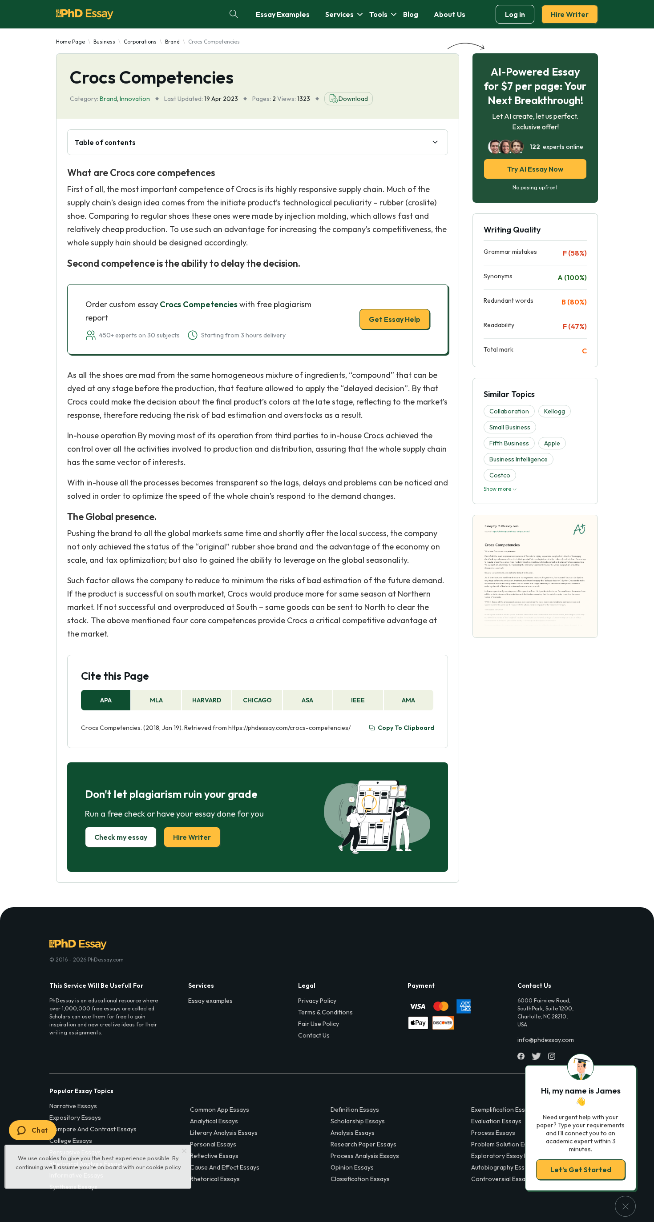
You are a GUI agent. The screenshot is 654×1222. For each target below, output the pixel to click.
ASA (307, 700)
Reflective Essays (214, 1156)
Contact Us (314, 1035)
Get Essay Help (394, 319)
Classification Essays (360, 1179)
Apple (552, 443)
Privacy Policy (317, 1001)
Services (339, 14)
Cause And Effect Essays (224, 1167)
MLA (156, 700)
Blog (410, 14)
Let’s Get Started (580, 1169)
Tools (378, 14)
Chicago (257, 700)
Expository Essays (75, 1118)
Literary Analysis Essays (224, 1133)
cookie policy (163, 1166)
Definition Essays (355, 1110)
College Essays (70, 1141)
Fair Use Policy (318, 1024)
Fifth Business (509, 443)
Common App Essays (219, 1110)
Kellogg (554, 411)
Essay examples (210, 1001)
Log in (515, 14)
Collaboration (509, 411)
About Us (449, 14)
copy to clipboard (406, 728)
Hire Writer (570, 14)
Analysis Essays (353, 1133)
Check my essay (120, 837)
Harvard (206, 700)
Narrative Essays (73, 1106)
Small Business (509, 427)
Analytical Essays (214, 1121)
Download (353, 99)
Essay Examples (283, 14)
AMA (408, 700)
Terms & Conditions (325, 1012)
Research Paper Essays (363, 1144)
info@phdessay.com (545, 1040)
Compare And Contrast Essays (93, 1129)
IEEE (358, 700)
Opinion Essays (352, 1167)
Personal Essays (213, 1144)
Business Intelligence (518, 459)
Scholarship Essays (358, 1121)
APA (106, 700)
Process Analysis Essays (365, 1156)
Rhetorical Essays (215, 1179)
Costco (499, 475)
